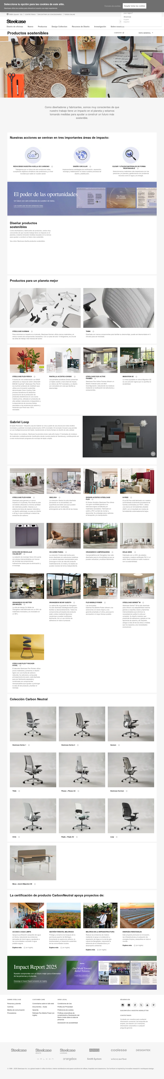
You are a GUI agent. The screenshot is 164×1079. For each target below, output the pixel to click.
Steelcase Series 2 (68, 745)
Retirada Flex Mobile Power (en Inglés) (43, 1014)
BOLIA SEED (127, 552)
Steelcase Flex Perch (22, 376)
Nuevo (30, 26)
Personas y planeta (14, 1003)
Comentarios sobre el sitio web (43, 1003)
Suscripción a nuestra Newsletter (134, 1010)
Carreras (10, 1007)
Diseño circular (80, 166)
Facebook (135, 1005)
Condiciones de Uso (65, 1003)
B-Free (125, 497)
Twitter (141, 1005)
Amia (14, 837)
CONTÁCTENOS (30, 14)
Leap (112, 837)
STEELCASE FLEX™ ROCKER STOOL (23, 664)
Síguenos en (125, 999)
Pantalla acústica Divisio (60, 376)
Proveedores (11, 1013)
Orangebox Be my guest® (60, 602)
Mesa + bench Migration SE (22, 884)
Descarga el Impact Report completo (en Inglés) (30, 981)
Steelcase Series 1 (19, 745)
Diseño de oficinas (15, 26)
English (126, 19)
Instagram (122, 1005)
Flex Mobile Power (94, 602)
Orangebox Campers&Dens (98, 552)
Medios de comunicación (16, 1010)
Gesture (113, 745)
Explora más (17, 947)
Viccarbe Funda (56, 552)
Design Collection (59, 26)
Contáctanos (125, 1015)
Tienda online (69, 14)
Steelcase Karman (20, 331)
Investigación (100, 26)
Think (88, 331)
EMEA (16, 14)
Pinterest (153, 1005)
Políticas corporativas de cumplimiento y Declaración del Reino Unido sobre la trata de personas (68, 1016)
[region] (82, 6)
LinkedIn (128, 1005)
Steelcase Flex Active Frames (95, 377)
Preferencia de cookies (66, 1010)
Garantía (35, 1010)
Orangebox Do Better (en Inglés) (22, 603)
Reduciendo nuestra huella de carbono (31, 166)
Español (126, 22)
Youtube (147, 1005)
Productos (42, 26)
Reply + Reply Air (67, 837)
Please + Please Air (68, 791)
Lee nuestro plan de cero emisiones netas (28, 206)
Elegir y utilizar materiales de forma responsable (129, 167)
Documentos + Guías (39, 1007)
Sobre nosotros (117, 26)
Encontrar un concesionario (50, 14)
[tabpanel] (82, 67)
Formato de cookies (113, 6)
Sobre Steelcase (14, 999)
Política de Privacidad (65, 1007)
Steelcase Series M (131, 602)
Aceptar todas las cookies (134, 6)
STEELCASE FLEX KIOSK (21, 497)
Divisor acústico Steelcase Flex (98, 498)
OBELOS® (53, 497)
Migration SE (128, 376)
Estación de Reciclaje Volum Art (22, 553)
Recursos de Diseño (81, 26)
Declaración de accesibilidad (68, 1023)
